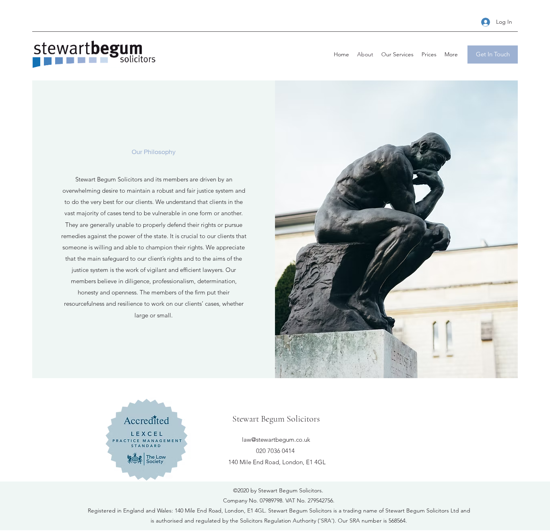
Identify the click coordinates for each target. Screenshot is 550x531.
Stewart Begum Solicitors (276, 419)
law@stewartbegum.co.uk (276, 439)
